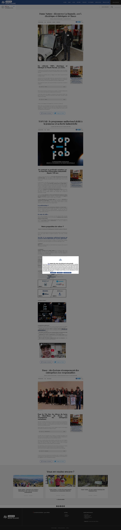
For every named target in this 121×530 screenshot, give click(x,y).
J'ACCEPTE (53, 272)
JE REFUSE (60, 272)
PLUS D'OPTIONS (67, 272)
